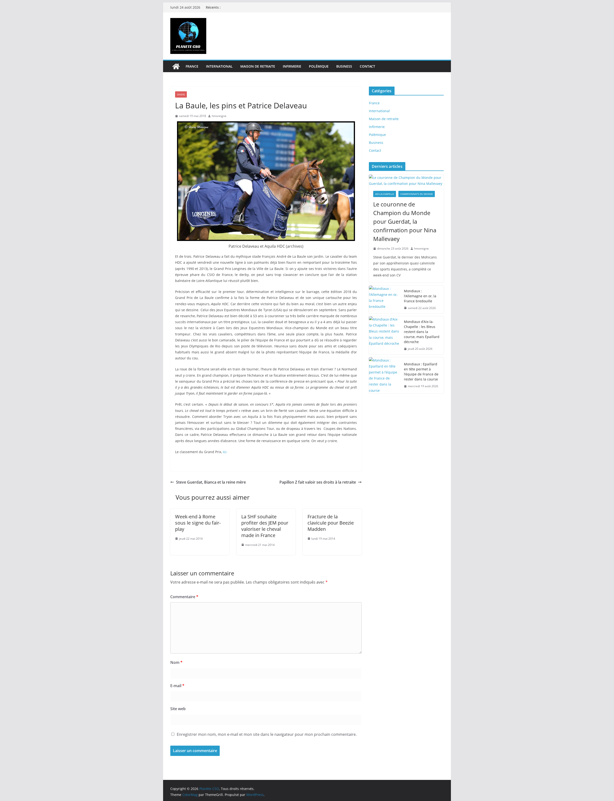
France (192, 66)
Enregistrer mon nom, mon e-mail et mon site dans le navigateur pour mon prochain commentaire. (267, 734)
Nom (176, 662)
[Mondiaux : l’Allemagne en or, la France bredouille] (384, 300)
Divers (181, 94)
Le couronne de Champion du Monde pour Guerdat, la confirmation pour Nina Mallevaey (404, 221)
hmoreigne (219, 116)
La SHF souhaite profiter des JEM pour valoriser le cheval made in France (264, 525)
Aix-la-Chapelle (384, 194)
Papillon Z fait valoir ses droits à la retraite (317, 482)
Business (344, 66)
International (219, 66)
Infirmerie (292, 66)
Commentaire (184, 596)
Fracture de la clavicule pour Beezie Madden (330, 522)
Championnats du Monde (416, 194)
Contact (367, 66)
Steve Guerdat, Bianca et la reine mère (211, 482)
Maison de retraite (257, 66)
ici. (225, 452)
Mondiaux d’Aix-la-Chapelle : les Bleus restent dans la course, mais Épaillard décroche (421, 331)
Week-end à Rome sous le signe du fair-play (198, 522)
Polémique (319, 66)
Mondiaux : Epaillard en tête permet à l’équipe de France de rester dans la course (421, 371)
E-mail (177, 685)
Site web (178, 708)
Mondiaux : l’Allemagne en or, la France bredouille (420, 296)
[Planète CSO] (176, 66)
